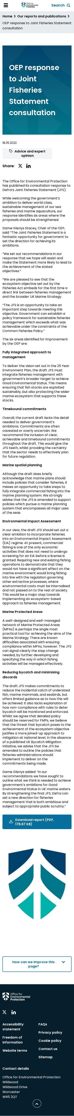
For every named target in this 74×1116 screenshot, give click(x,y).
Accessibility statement (13, 1027)
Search (61, 5)
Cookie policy (49, 1040)
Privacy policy (50, 1032)
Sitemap (45, 1057)
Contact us (47, 1049)
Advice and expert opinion (29, 153)
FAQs (42, 1024)
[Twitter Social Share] (20, 166)
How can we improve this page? (33, 964)
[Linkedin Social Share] (28, 166)
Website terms (14, 1050)
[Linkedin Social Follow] (14, 1012)
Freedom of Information (12, 1040)
